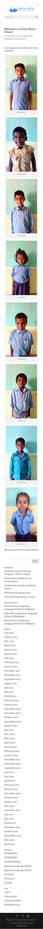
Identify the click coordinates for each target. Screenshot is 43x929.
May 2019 (9, 776)
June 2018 (9, 806)
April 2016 (9, 844)
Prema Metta (10, 36)
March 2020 (10, 747)
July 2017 (8, 814)
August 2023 (10, 653)
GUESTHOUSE (12, 861)
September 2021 (12, 679)
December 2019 (12, 759)
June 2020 (9, 734)
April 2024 (9, 645)
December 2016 (12, 827)
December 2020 (12, 709)
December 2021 (12, 670)
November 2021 (12, 675)
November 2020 (12, 713)
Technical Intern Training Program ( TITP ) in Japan (17, 572)
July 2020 (9, 730)
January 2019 (10, 789)
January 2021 (10, 704)
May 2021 (9, 692)
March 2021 (10, 696)
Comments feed (12, 900)
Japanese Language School (17, 866)
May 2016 (9, 840)
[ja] (38, 4)
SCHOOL (16, 39)
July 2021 (8, 687)
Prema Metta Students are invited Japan (17, 579)
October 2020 (11, 717)
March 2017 (10, 823)
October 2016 (11, 831)
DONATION (8, 39)
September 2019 (12, 768)
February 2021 (11, 700)
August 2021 (10, 683)
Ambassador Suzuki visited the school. (20, 587)
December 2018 (12, 793)
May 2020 (9, 738)
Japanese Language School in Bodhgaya (19, 607)
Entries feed (10, 896)
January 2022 (11, 666)
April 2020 (9, 742)
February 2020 (11, 751)
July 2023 (9, 658)
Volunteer (9, 878)
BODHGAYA (29, 36)
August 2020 (10, 725)
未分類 (22, 39)
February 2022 (11, 662)
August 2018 (10, 801)
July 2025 (9, 632)
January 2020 (11, 755)
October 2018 (11, 797)
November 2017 (12, 810)
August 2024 (10, 637)
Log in (7, 892)
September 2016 (12, 835)
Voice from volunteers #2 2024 (19, 597)
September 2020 (12, 721)
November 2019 (12, 763)
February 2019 (11, 785)
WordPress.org (12, 904)
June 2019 (9, 772)
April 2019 (9, 780)
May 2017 (9, 818)
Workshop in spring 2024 (17, 592)
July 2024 (9, 641)
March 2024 (10, 649)
